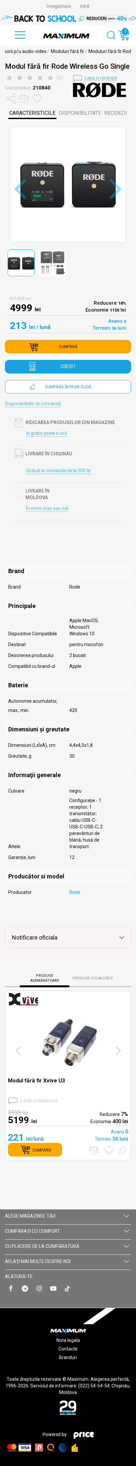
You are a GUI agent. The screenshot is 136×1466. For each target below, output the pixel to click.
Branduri (68, 1357)
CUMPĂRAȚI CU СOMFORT (32, 1231)
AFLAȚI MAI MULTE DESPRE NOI (38, 1261)
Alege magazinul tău (30, 1216)
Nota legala (68, 1340)
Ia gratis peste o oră (46, 433)
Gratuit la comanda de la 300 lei (58, 470)
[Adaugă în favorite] (109, 1150)
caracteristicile (32, 113)
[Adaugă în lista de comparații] (94, 1150)
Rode (74, 892)
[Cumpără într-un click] (121, 1150)
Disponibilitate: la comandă (33, 403)
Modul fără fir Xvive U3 (36, 1080)
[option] (68, 18)
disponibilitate (80, 113)
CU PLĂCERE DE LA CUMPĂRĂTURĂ (42, 1246)
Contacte (68, 1349)
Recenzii (115, 113)
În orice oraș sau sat (47, 508)
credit (68, 366)
